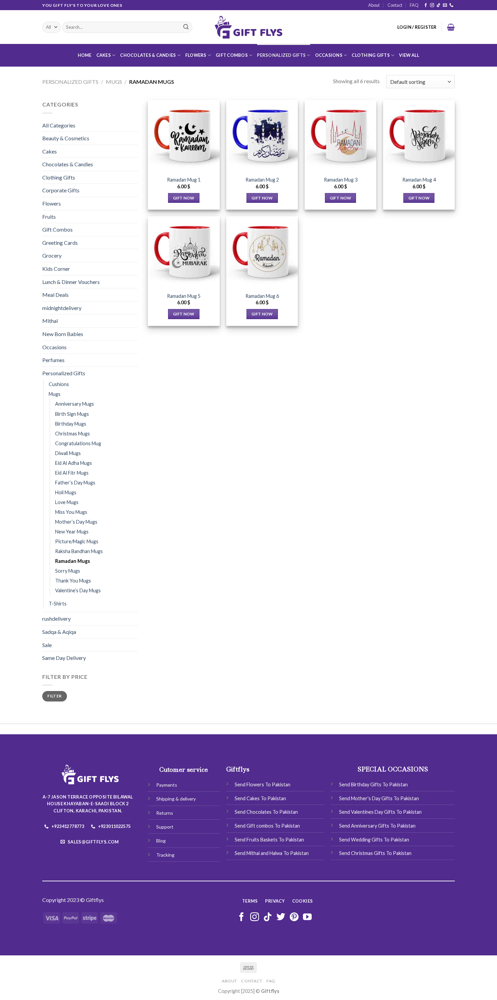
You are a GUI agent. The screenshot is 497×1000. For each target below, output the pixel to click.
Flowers (196, 55)
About (374, 5)
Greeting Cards (60, 242)
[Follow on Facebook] (426, 5)
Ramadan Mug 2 (262, 180)
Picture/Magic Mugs (76, 541)
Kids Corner (56, 268)
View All (409, 55)
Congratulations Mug (78, 443)
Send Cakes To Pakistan (260, 798)
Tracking (165, 855)
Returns (164, 813)
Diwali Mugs (68, 453)
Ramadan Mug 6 (262, 296)
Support (164, 827)
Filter (54, 695)
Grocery (52, 255)
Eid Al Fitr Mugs (72, 473)
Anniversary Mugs (74, 404)
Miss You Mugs (71, 512)
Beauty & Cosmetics (65, 138)
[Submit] (186, 27)
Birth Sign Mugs (72, 414)
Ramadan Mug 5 (183, 296)
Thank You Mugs (73, 581)
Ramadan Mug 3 (340, 180)
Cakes (103, 55)
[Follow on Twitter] (281, 917)
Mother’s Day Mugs (76, 522)
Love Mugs (66, 502)
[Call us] (451, 5)
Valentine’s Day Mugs (78, 590)
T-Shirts (58, 603)
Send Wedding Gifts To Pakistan (374, 839)
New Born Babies (62, 334)
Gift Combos (232, 55)
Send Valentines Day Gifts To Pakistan (380, 812)
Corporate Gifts (60, 190)
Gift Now (183, 198)
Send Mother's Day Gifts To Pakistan (379, 798)
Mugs (114, 81)
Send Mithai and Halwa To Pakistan (272, 853)
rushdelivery (56, 618)
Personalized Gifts (281, 55)
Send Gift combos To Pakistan (267, 826)
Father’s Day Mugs (75, 482)
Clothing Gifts (371, 55)
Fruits (49, 216)
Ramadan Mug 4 (419, 180)
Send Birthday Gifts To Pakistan (373, 784)
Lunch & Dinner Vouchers (71, 282)
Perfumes (53, 360)
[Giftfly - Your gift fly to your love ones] (248, 27)
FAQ (414, 5)
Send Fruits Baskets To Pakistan (269, 839)
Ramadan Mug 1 (183, 180)
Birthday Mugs (70, 424)
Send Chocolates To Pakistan (266, 812)
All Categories (58, 125)
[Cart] (451, 27)
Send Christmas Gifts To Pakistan (375, 853)
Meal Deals (55, 294)
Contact (394, 5)
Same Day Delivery (64, 657)
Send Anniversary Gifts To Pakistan (377, 826)
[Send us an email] (445, 5)
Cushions (59, 384)
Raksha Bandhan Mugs (79, 551)
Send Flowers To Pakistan (262, 784)
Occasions (328, 55)
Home (85, 55)
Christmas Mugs (72, 433)
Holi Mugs (65, 492)
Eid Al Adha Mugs (73, 463)
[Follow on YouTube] (307, 917)
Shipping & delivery (176, 799)
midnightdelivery (61, 308)
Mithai (50, 320)
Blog (161, 840)
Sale (47, 645)
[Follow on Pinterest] (294, 917)
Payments (166, 785)
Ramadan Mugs (72, 561)
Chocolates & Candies (148, 55)
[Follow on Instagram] (432, 5)
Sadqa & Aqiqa (59, 631)
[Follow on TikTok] (438, 5)
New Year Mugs (72, 531)
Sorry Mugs (67, 571)
